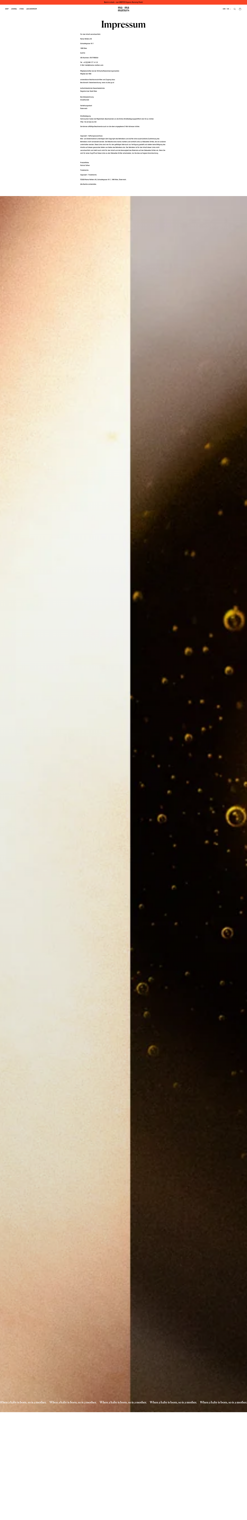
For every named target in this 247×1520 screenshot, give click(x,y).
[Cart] (240, 9)
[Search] (234, 9)
